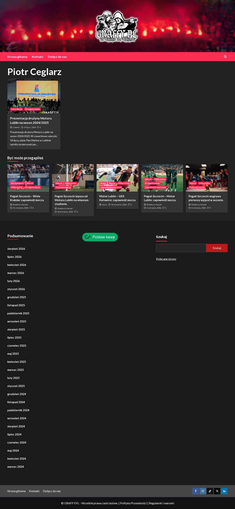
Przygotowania (32, 109)
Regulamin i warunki (161, 503)
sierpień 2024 (16, 426)
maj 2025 (13, 353)
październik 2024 (18, 410)
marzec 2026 (15, 273)
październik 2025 (18, 313)
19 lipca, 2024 (30, 127)
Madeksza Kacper (20, 204)
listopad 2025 (16, 305)
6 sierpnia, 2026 (154, 208)
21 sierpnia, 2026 (20, 208)
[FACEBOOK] (195, 491)
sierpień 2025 (16, 329)
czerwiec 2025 (16, 345)
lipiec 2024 (14, 434)
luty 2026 (13, 281)
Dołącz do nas (57, 56)
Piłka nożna (16, 187)
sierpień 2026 (16, 248)
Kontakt (37, 56)
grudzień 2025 (16, 297)
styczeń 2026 (16, 289)
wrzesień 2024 (16, 418)
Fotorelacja (16, 109)
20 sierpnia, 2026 (65, 211)
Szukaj (161, 236)
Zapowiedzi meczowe (110, 187)
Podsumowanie (63, 187)
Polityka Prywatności (133, 503)
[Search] (225, 56)
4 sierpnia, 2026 (198, 208)
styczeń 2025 (16, 386)
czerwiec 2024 (16, 442)
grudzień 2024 (16, 394)
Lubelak (16, 127)
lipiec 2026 (14, 256)
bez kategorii (17, 183)
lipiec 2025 (14, 337)
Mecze (30, 183)
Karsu (104, 204)
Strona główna (17, 56)
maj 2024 (13, 450)
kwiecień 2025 (16, 361)
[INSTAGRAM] (203, 491)
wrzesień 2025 (16, 321)
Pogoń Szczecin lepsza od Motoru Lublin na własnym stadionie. (71, 200)
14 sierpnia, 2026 (119, 204)
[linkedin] (224, 491)
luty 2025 (13, 377)
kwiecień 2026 (16, 264)
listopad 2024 (16, 402)
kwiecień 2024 (16, 458)
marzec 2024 (15, 466)
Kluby (103, 183)
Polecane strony (166, 259)
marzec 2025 (15, 369)
